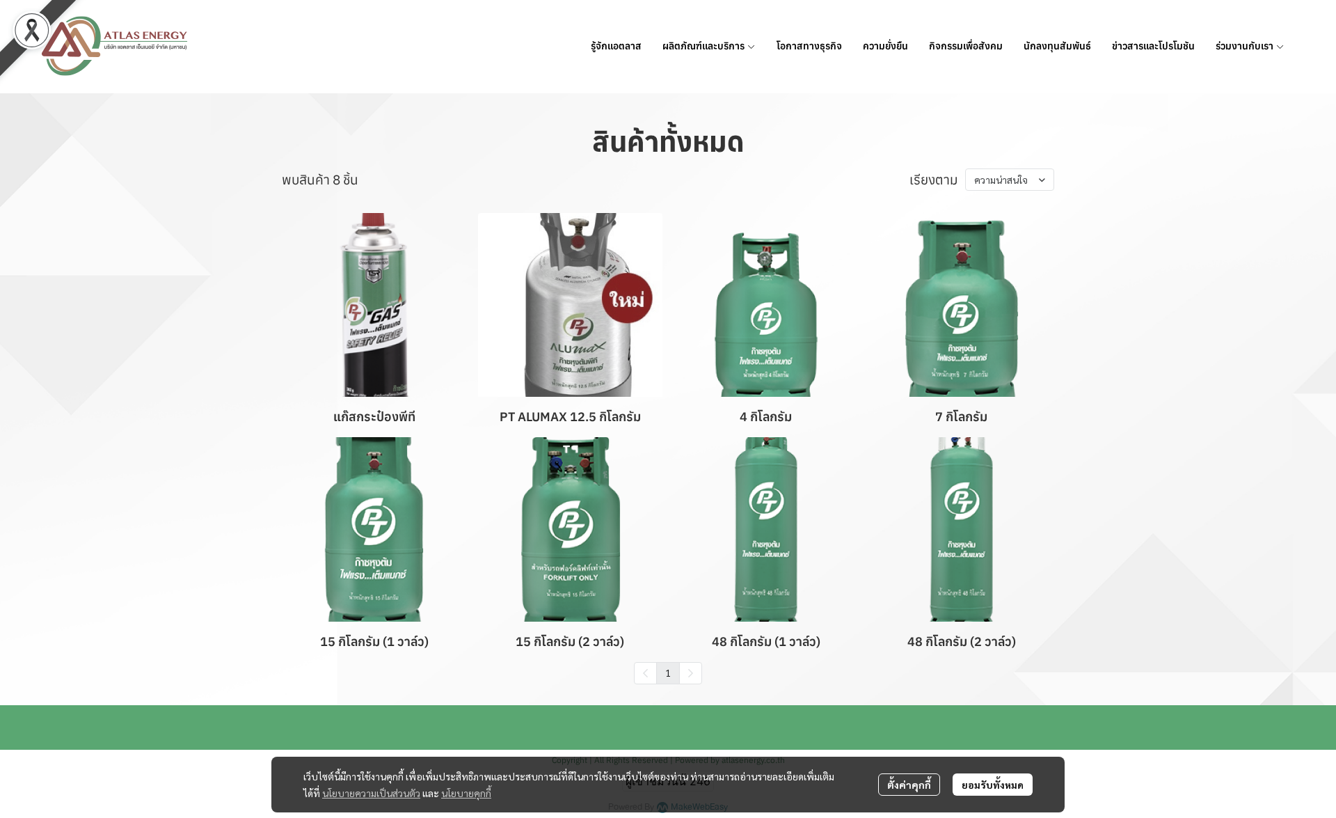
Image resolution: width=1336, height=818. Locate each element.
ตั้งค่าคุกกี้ (909, 784)
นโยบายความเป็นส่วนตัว (371, 793)
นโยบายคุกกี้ (466, 793)
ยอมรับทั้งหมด (993, 784)
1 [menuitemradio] (668, 672)
